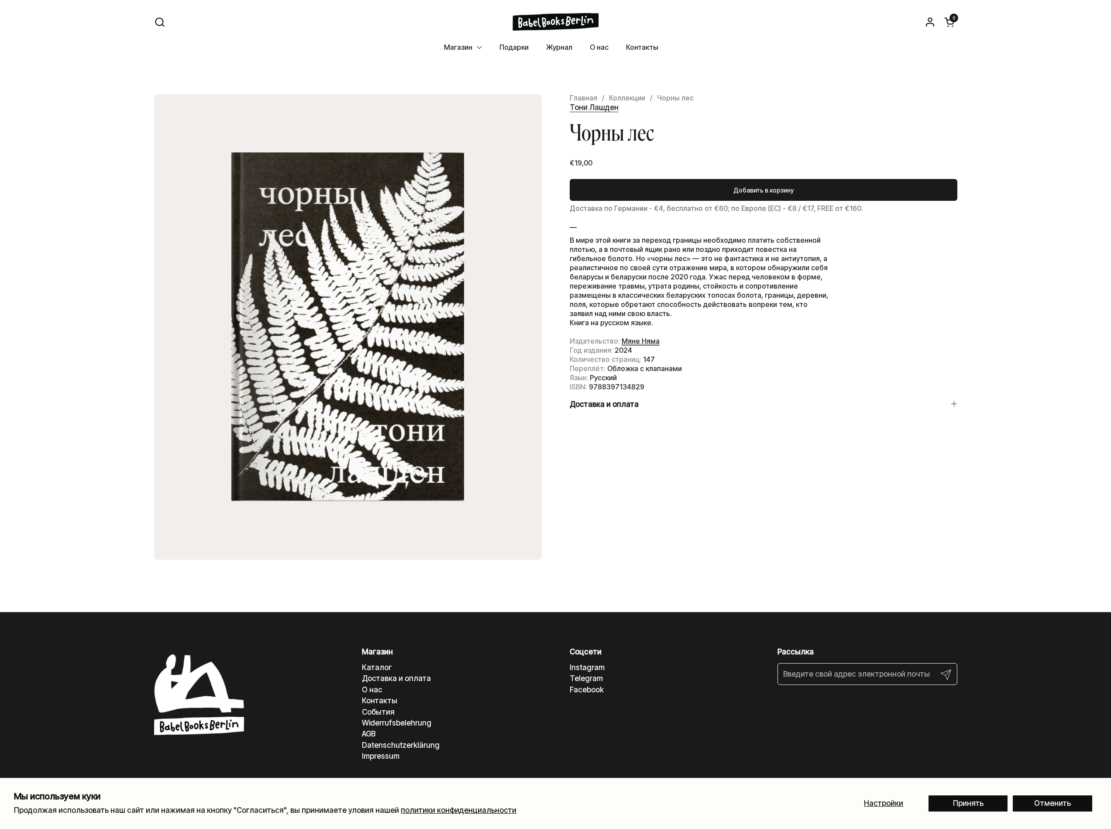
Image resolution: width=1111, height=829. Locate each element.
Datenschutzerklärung (401, 745)
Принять (968, 803)
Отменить (1052, 803)
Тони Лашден (594, 107)
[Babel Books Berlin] (555, 22)
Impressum (380, 756)
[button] (159, 22)
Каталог (377, 667)
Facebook (587, 689)
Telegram (586, 678)
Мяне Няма (641, 341)
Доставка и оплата (396, 678)
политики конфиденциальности (458, 810)
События (378, 712)
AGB (368, 733)
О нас (372, 689)
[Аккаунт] (930, 22)
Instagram (587, 667)
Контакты (379, 700)
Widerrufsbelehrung (396, 723)
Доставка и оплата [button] (604, 404)
